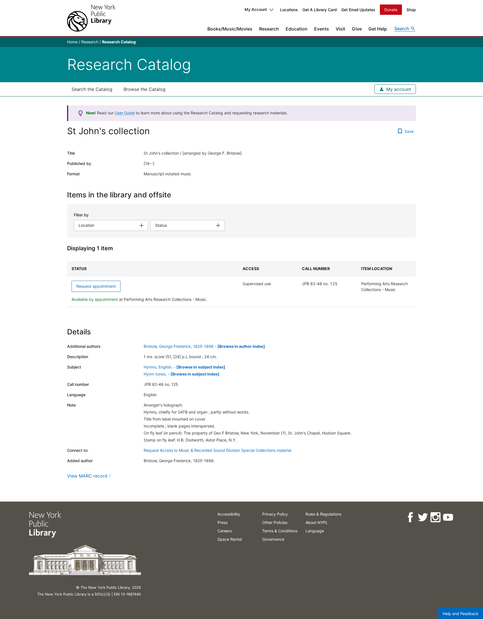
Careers (224, 530)
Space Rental (229, 539)
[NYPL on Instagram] (435, 517)
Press (222, 522)
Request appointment (96, 286)
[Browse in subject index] (200, 367)
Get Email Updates (358, 9)
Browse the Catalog (144, 89)
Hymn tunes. (155, 374)
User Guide (125, 112)
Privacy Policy (275, 514)
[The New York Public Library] (91, 18)
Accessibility (228, 514)
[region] (241, 284)
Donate (390, 9)
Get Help (377, 29)
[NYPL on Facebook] (410, 517)
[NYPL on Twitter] (422, 517)
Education (296, 29)
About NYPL (317, 522)
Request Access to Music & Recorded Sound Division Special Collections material (217, 450)
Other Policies (274, 522)
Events (321, 29)
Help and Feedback (461, 613)
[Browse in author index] (241, 346)
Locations (289, 9)
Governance (273, 539)
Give (357, 29)
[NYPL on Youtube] (447, 517)
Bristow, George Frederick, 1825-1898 (179, 346)
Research (269, 29)
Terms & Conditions (279, 530)
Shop (411, 9)
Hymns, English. (158, 367)
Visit (340, 29)
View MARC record (87, 476)
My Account (256, 9)
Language (315, 530)
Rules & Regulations (323, 514)
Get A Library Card (319, 9)
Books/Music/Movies (229, 29)
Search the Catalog (92, 89)
